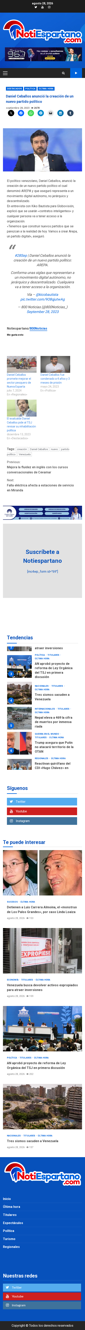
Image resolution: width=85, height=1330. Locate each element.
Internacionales (45, 709)
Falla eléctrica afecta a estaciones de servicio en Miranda (40, 485)
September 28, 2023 (43, 312)
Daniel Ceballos (39, 449)
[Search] (63, 73)
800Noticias (38, 328)
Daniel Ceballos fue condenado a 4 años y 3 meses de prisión (55, 378)
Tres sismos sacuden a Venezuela (19, 693)
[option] (42, 667)
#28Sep (21, 255)
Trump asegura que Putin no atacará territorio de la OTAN (19, 743)
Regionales (42, 758)
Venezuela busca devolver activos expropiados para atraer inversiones (42, 950)
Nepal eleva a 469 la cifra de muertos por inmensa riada (19, 718)
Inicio (7, 1199)
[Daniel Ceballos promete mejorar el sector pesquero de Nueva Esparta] (22, 364)
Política (30, 88)
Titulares (53, 655)
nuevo (54, 449)
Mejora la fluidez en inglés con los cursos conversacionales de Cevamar (37, 467)
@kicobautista (47, 294)
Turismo (9, 1239)
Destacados (14, 88)
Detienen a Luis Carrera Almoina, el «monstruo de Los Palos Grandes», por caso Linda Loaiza (42, 872)
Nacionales (42, 686)
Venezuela (25, 454)
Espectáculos (13, 1223)
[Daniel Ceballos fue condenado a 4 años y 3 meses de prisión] (55, 364)
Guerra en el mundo (47, 734)
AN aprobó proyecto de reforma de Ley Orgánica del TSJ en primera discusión (19, 666)
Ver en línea (76, 73)
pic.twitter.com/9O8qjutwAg (42, 299)
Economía (13, 980)
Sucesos (12, 902)
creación (22, 449)
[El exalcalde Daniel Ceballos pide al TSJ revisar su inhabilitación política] (22, 408)
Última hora (46, 88)
